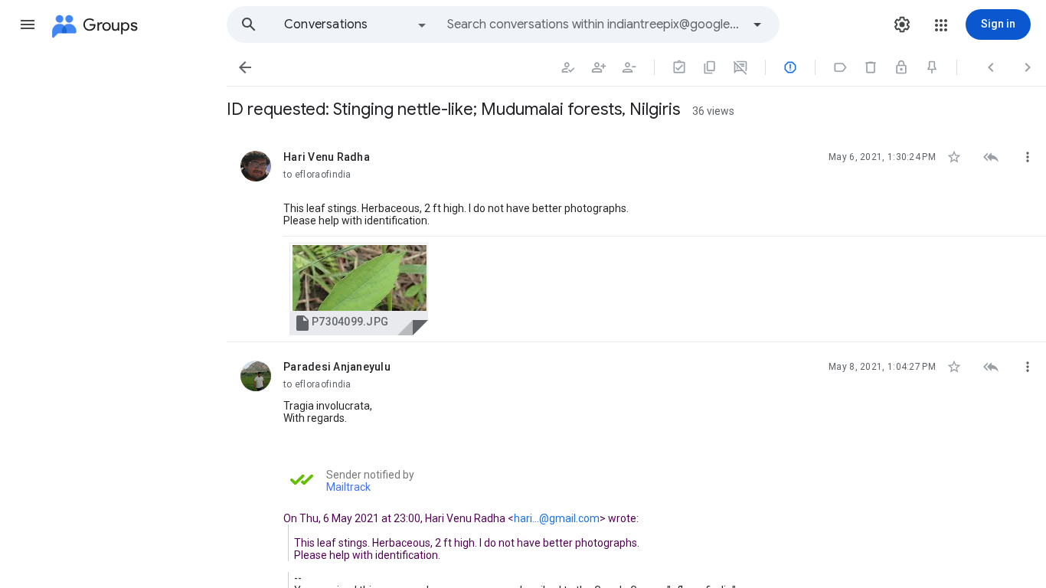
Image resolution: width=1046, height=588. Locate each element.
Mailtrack (348, 487)
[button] (27, 24)
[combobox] (594, 24)
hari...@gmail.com (557, 518)
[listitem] (636, 237)
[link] (358, 289)
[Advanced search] (757, 24)
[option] (356, 24)
